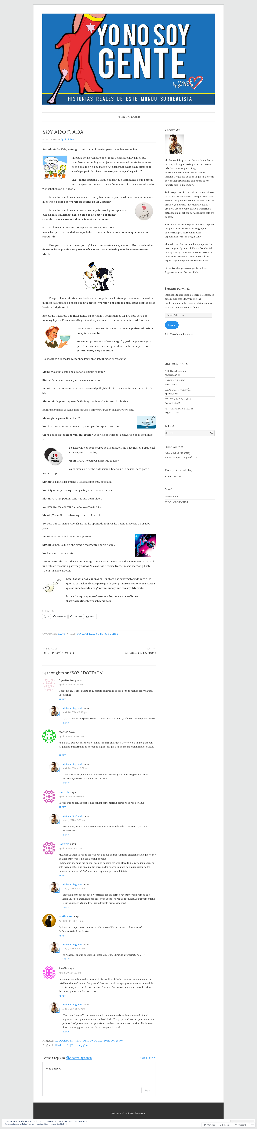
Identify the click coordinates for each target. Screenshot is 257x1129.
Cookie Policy (62, 1124)
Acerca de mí (172, 496)
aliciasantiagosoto (72, 708)
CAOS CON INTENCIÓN (178, 389)
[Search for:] (190, 433)
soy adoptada (86, 633)
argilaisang (66, 916)
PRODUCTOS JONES (128, 116)
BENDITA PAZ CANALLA (178, 399)
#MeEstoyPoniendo (176, 371)
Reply (62, 699)
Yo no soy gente (107, 633)
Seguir (171, 325)
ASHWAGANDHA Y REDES (179, 408)
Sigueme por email (177, 288)
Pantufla (64, 792)
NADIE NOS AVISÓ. (175, 380)
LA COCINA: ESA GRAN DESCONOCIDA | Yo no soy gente (89, 1040)
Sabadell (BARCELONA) (177, 453)
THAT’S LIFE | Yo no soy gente (72, 1045)
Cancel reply (147, 1058)
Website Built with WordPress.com (128, 1113)
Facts (61, 633)
